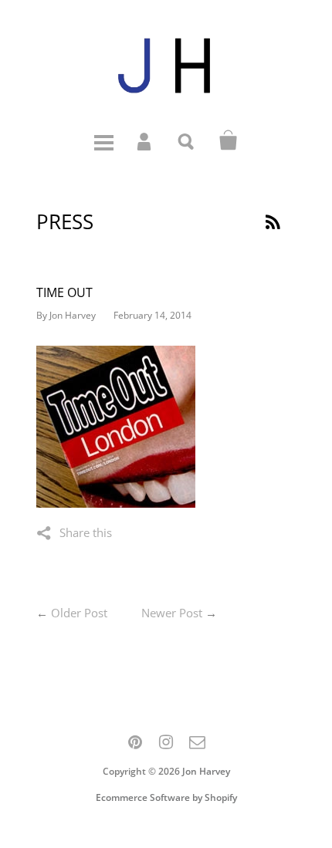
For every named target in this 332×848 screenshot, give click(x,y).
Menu (103, 140)
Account (145, 140)
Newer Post (171, 612)
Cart (228, 140)
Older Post (79, 612)
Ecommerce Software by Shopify (166, 797)
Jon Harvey (206, 771)
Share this (85, 532)
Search (187, 140)
